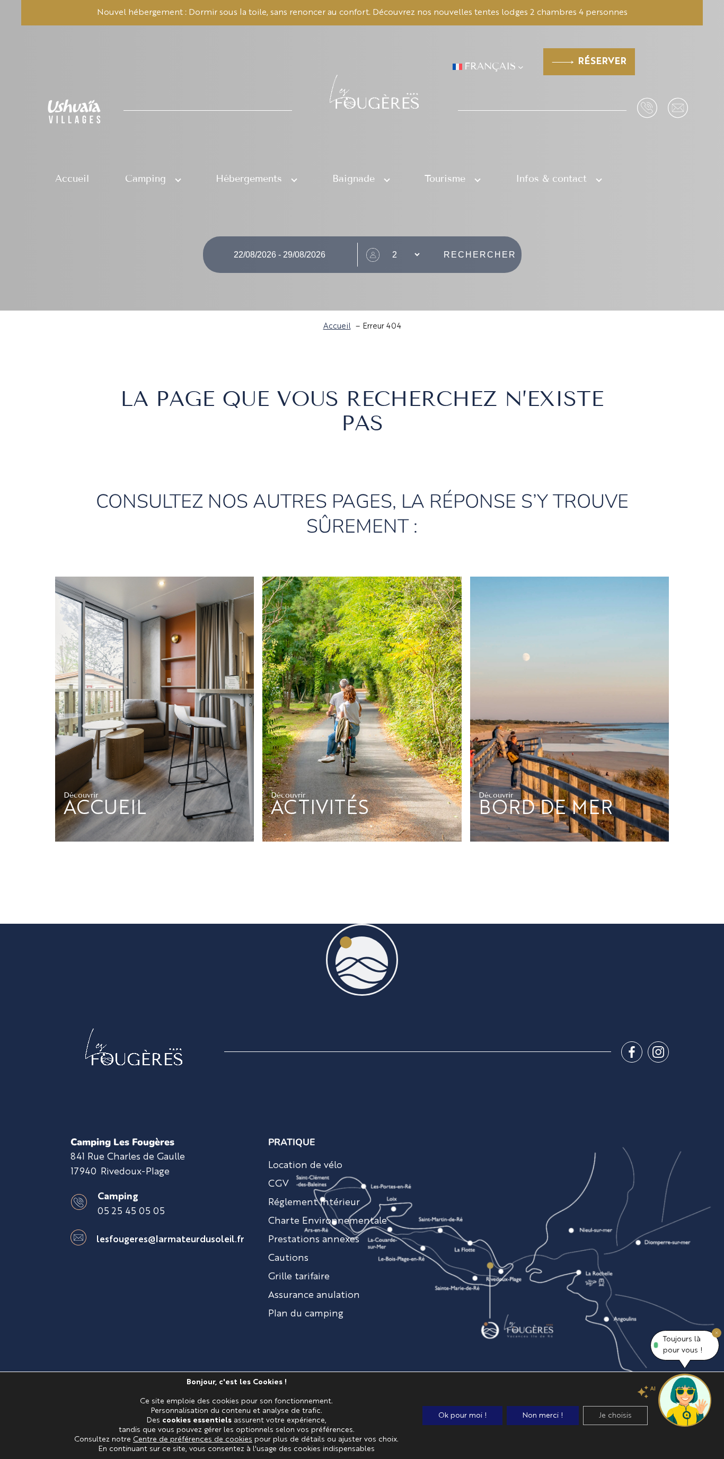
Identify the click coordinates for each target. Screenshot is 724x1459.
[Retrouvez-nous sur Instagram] (658, 1052)
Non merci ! (543, 1415)
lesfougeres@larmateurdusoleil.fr (170, 1239)
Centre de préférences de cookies (192, 1439)
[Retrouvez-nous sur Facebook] (631, 1052)
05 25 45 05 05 (131, 1211)
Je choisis (615, 1415)
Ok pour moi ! (462, 1415)
